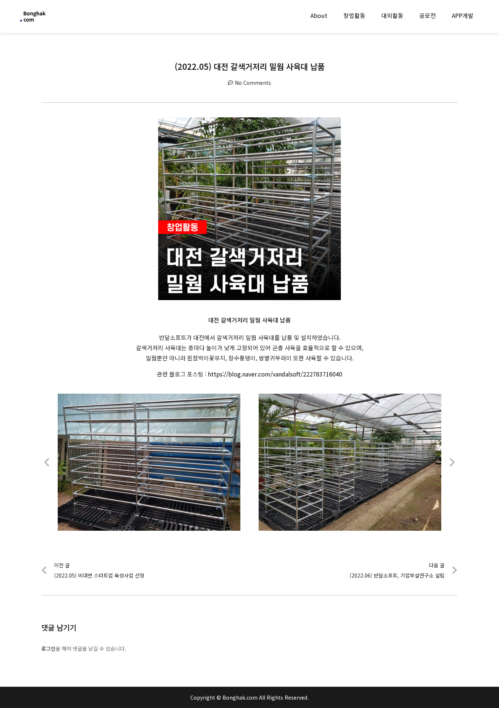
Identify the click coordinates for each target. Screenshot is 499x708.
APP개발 (462, 15)
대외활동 (392, 15)
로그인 (48, 648)
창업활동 (354, 15)
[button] (46, 462)
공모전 (427, 15)
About (319, 15)
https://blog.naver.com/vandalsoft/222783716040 (275, 374)
